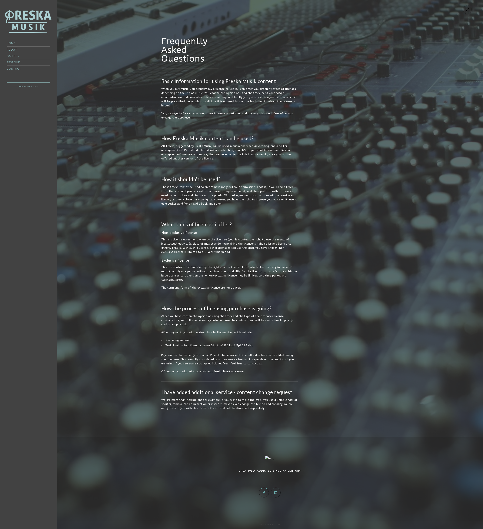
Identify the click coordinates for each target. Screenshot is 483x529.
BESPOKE (13, 62)
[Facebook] (264, 492)
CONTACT (14, 68)
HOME (11, 43)
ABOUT (12, 49)
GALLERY (13, 56)
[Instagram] (275, 492)
